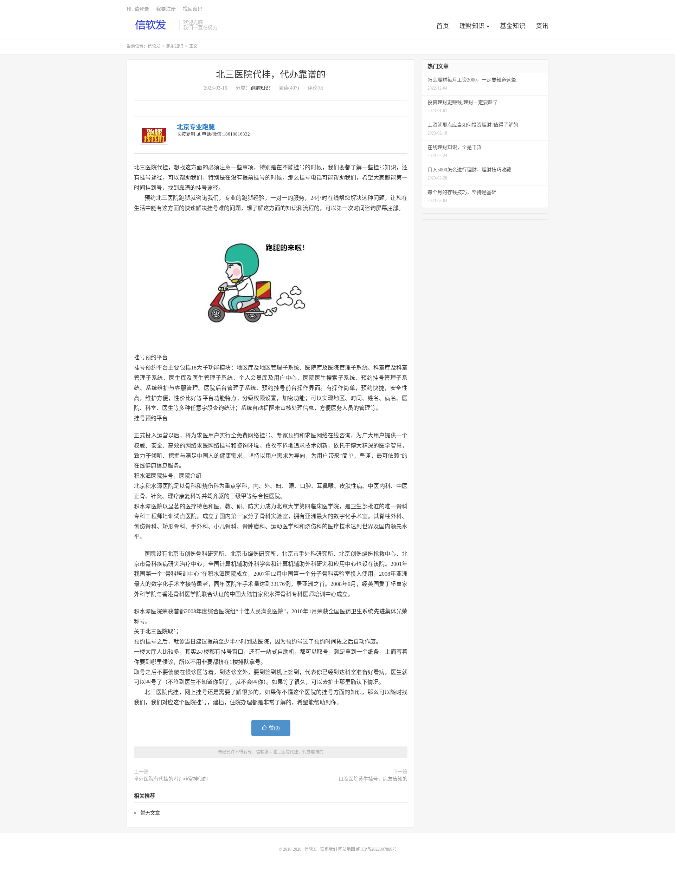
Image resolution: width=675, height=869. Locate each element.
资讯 (542, 26)
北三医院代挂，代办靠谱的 (271, 75)
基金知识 (512, 26)
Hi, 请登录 (138, 9)
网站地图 (346, 849)
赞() (274, 728)
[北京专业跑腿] (154, 135)
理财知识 (472, 26)
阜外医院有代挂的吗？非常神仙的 (171, 779)
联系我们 (329, 849)
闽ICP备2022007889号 (376, 849)
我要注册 (166, 9)
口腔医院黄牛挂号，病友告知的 (373, 779)
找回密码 (192, 9)
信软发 (151, 25)
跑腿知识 (174, 46)
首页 (442, 26)
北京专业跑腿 (196, 127)
